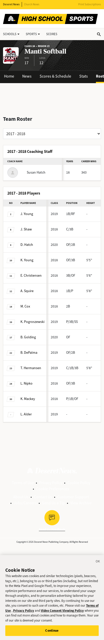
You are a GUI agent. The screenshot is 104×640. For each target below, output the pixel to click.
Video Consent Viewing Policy (62, 610)
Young (26, 213)
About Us (21, 497)
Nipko (26, 383)
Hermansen (30, 368)
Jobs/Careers (25, 503)
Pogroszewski (32, 321)
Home (9, 76)
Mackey (27, 398)
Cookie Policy (78, 482)
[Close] (97, 562)
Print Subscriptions (89, 4)
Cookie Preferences (52, 488)
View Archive (81, 503)
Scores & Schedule (55, 76)
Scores (51, 34)
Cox (25, 306)
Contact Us (43, 497)
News (27, 76)
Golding (28, 337)
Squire (27, 291)
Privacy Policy (50, 482)
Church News (31, 4)
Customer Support (73, 497)
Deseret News (11, 4)
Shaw (26, 229)
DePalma (28, 352)
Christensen (31, 275)
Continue (52, 630)
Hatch (26, 244)
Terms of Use (23, 482)
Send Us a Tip (53, 503)
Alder (26, 414)
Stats (83, 76)
